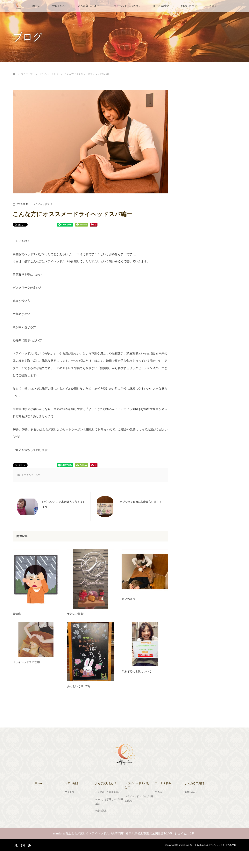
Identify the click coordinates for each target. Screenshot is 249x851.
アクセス (69, 792)
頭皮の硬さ (128, 599)
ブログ (213, 5)
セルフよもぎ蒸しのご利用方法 (109, 801)
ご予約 (158, 792)
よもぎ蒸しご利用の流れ (108, 792)
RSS (29, 844)
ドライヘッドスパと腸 (26, 662)
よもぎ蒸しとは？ (88, 5)
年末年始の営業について (137, 671)
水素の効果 (101, 810)
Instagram (22, 844)
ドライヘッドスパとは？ (126, 5)
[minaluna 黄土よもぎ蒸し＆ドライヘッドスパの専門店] (124, 763)
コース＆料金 (161, 5)
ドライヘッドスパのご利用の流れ (139, 798)
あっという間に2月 (78, 686)
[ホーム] (14, 69)
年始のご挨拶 (75, 613)
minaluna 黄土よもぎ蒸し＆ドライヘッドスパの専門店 (207, 845)
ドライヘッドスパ (42, 204)
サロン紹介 (59, 5)
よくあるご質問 (194, 783)
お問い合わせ (189, 5)
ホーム (36, 5)
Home (38, 783)
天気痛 (17, 613)
